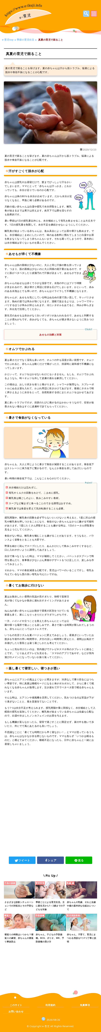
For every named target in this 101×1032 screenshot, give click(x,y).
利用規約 (50, 1005)
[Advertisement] (50, 769)
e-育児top (8, 39)
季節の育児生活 (25, 39)
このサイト (16, 1005)
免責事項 (85, 1005)
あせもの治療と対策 (50, 334)
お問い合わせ (16, 1011)
